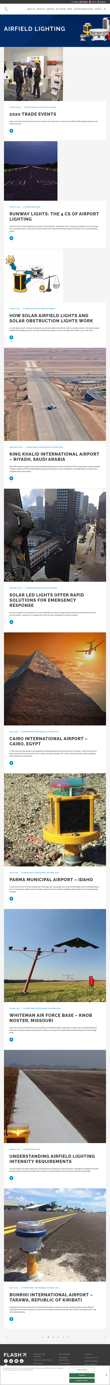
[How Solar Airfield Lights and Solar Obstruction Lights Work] (33, 275)
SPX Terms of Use (91, 1357)
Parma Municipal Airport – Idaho (51, 879)
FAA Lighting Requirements (64, 1359)
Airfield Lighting (31, 107)
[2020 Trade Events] (33, 74)
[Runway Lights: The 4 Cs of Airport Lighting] (30, 171)
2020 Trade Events (32, 114)
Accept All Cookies (81, 1380)
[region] (55, 1375)
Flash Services (38, 1363)
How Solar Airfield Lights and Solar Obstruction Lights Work (51, 318)
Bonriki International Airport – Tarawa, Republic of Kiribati (51, 1297)
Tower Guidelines (64, 1363)
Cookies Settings (82, 1370)
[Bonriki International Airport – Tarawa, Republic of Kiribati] (55, 1234)
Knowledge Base (64, 1354)
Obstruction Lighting (49, 107)
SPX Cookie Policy (91, 1364)
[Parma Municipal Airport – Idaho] (55, 819)
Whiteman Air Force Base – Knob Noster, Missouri (50, 1018)
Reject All (82, 1375)
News (39, 107)
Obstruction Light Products (42, 1360)
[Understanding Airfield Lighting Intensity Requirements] (55, 1096)
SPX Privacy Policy (91, 1361)
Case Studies (54, 447)
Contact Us (88, 1354)
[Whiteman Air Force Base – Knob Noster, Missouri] (55, 955)
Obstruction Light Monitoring (39, 1355)
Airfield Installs (32, 447)
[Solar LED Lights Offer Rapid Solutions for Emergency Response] (55, 535)
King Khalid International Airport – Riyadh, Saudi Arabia (54, 456)
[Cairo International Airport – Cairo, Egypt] (55, 678)
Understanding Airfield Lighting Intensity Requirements (52, 1159)
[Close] (106, 1375)
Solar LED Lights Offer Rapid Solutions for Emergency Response (46, 600)
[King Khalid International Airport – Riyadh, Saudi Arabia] (55, 394)
